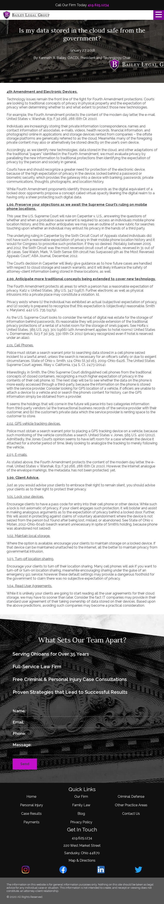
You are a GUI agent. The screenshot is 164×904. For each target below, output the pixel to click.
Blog (81, 814)
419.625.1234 (98, 5)
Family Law (81, 805)
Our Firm (81, 797)
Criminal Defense (131, 797)
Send (24, 764)
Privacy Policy (81, 822)
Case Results (31, 814)
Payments (31, 822)
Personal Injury (31, 805)
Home (31, 797)
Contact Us (131, 814)
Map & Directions (82, 860)
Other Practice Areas (131, 805)
